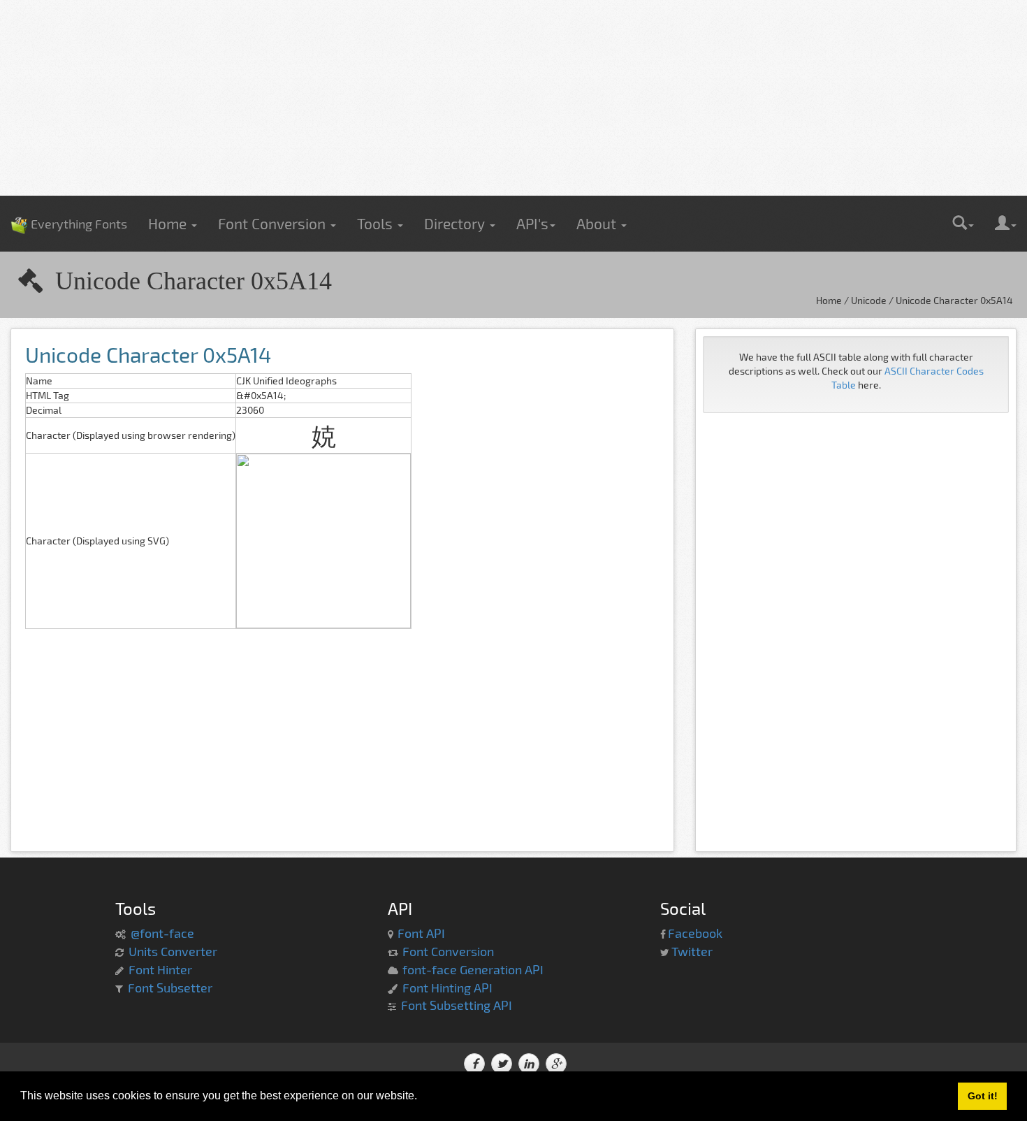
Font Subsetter (170, 987)
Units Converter (173, 951)
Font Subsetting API (456, 1005)
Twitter (692, 951)
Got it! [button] (983, 1095)
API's (532, 223)
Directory (456, 223)
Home (169, 223)
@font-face (162, 933)
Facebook (695, 933)
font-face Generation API (473, 969)
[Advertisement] (513, 98)
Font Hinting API (447, 987)
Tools (376, 223)
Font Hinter (160, 969)
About (598, 223)
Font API (421, 933)
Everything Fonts (69, 203)
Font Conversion (273, 223)
